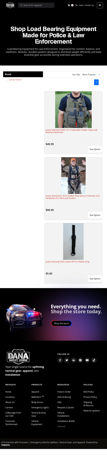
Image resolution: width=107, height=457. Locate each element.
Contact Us (89, 5)
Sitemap (61, 426)
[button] (70, 5)
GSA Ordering (64, 397)
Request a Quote (65, 407)
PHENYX (5, 445)
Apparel (35, 391)
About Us (9, 402)
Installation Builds (66, 421)
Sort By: (76, 74)
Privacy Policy (90, 397)
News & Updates (92, 410)
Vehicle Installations (63, 414)
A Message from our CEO (13, 414)
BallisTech (37, 397)
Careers (9, 407)
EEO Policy (89, 391)
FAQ (59, 402)
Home (8, 391)
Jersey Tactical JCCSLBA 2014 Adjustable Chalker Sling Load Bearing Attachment (71, 131)
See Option (95, 149)
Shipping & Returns (88, 404)
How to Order (64, 391)
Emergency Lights (40, 407)
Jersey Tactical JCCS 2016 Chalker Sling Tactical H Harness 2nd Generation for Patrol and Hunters (72, 196)
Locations (10, 397)
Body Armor (37, 402)
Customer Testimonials (11, 423)
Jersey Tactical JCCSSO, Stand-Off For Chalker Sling (67, 261)
